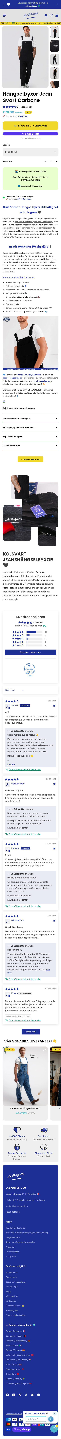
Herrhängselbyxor (42, 381)
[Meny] (4, 15)
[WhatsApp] (38, 1395)
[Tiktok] (26, 1395)
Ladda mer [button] (30, 1031)
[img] (12, 701)
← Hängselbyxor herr (30, 459)
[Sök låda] (46, 15)
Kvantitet (7, 161)
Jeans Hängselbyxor (13, 378)
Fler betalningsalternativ (30, 138)
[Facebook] (13, 1395)
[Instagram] (7, 1395)
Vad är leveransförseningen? (16, 418)
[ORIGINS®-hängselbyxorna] (25, 1076)
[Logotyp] (30, 15)
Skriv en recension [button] (30, 652)
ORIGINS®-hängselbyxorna (25, 1108)
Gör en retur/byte (11, 445)
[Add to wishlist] (44, 1050)
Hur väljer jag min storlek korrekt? (19, 427)
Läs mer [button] (11, 764)
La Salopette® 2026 (14, 1413)
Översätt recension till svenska (25, 769)
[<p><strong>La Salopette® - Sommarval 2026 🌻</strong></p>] (36, 4)
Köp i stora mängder (12, 436)
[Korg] (56, 15)
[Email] (32, 1395)
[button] (10, 106)
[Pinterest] (20, 1395)
